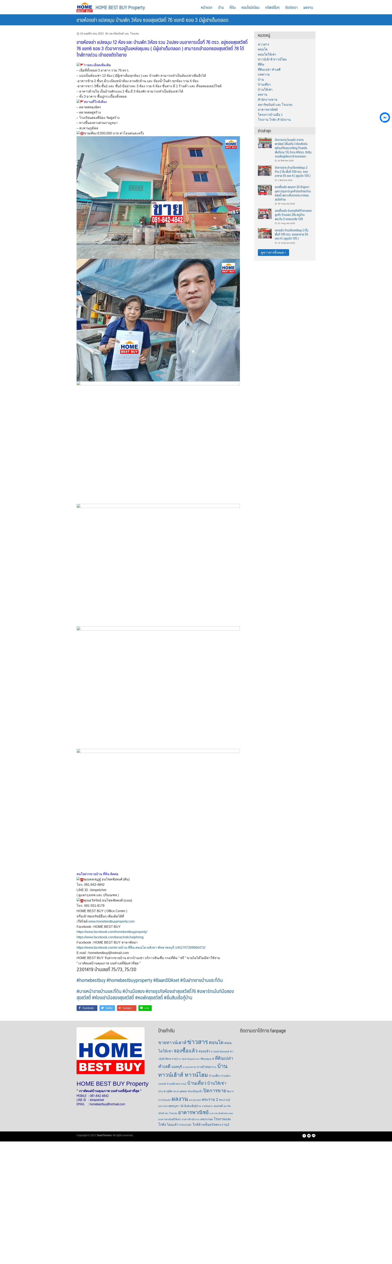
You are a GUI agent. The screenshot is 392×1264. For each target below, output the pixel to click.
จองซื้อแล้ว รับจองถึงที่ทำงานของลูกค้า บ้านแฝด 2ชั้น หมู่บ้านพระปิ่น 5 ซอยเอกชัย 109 (293, 215)
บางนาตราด (189, 1067)
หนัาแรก (206, 7)
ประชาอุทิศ (165, 1091)
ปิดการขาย (214, 1090)
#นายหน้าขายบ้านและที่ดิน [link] (99, 991)
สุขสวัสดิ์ (218, 1106)
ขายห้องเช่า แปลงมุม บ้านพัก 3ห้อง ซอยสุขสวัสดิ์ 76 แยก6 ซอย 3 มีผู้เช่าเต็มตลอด (152, 19)
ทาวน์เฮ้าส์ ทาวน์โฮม (272, 59)
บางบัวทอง (204, 1067)
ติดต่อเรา (291, 7)
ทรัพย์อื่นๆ (272, 7)
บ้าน (221, 7)
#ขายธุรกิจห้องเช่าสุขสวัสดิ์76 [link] (171, 991)
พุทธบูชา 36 (176, 1106)
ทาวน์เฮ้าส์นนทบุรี (220, 1051)
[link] (112, 932)
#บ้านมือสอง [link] (133, 991)
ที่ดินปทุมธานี (207, 1059)
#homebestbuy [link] (91, 980)
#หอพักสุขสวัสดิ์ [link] (149, 997)
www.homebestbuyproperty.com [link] (111, 921)
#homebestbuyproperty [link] (129, 980)
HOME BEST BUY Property (120, 7)
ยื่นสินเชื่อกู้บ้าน (192, 1106)
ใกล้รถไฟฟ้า (185, 1125)
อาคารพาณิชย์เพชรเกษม (221, 1113)
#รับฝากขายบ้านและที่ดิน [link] (201, 980)
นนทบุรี (176, 1067)
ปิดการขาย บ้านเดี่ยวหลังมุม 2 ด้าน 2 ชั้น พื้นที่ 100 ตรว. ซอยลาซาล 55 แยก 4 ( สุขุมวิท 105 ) (293, 171)
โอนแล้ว (172, 1124)
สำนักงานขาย (267, 99)
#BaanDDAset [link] (166, 980)
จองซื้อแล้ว (186, 1050)
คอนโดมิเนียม (250, 7)
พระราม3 (163, 1106)
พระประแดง (195, 1100)
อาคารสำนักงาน (190, 1119)
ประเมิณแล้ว (195, 1091)
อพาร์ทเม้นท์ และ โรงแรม (124, 33)
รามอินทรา (207, 1106)
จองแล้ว (204, 1051)
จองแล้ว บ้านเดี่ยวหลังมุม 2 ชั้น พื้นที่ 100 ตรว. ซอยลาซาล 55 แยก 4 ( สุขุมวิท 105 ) (291, 234)
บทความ (264, 74)
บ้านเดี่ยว (264, 84)
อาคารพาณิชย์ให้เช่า (169, 1119)
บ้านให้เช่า (265, 89)
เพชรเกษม (206, 1119)
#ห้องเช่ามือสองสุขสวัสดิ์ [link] (113, 997)
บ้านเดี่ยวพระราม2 (176, 1083)
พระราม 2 (210, 1099)
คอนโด (263, 49)
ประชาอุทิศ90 (180, 1091)
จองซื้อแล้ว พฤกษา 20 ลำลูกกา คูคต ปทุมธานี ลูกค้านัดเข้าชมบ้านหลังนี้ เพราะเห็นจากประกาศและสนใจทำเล (293, 193)
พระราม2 (224, 1099)
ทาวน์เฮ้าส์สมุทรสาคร (189, 1059)
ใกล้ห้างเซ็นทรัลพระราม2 (211, 1124)
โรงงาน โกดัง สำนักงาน (274, 119)
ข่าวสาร (263, 44)
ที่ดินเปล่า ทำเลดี (269, 69)
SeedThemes (104, 1135)
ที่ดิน (232, 7)
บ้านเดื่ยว (196, 1083)
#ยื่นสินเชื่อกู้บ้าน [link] (178, 997)
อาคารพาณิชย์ (268, 109)
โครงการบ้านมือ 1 (270, 114)
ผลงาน (308, 7)
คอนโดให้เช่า (267, 54)
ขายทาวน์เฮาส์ (172, 1042)
